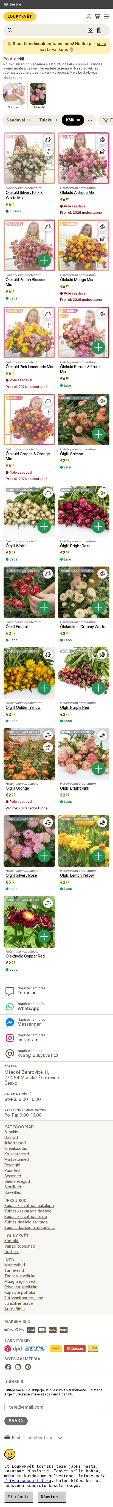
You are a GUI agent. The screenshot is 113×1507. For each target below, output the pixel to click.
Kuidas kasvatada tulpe (25, 1216)
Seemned (12, 1175)
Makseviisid (14, 1264)
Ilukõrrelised (15, 1142)
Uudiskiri (11, 1251)
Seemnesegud (17, 1181)
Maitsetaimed (16, 1159)
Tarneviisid (14, 1270)
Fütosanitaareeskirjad (23, 1297)
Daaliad (11, 1137)
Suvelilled (12, 1192)
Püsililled (12, 1170)
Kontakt (11, 1240)
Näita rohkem (14, 77)
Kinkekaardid (15, 1148)
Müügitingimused (19, 1281)
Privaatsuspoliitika (27, 1480)
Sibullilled (12, 1186)
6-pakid (11, 1131)
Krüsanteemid (16, 1153)
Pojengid (12, 1164)
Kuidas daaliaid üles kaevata (29, 1227)
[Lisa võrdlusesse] (48, 140)
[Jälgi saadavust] (48, 152)
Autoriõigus (15, 1308)
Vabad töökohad (19, 1246)
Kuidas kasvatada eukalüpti (29, 1205)
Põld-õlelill (13, 59)
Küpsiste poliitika (19, 1292)
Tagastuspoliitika (19, 1275)
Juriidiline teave (18, 1303)
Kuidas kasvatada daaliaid (28, 1211)
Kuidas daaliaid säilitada (26, 1222)
